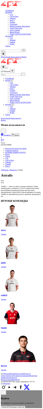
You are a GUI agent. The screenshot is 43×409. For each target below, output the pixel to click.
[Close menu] (12, 71)
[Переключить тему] (3, 54)
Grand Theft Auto (16, 28)
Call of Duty (14, 16)
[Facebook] (21, 389)
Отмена (4, 407)
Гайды (7, 46)
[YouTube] (9, 389)
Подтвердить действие (16, 407)
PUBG (12, 44)
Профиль (7, 135)
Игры (7, 154)
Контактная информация (10, 380)
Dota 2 (12, 20)
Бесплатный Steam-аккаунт (11, 57)
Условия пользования (22, 376)
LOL (11, 14)
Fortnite (12, 22)
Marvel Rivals (15, 32)
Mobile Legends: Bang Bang (20, 26)
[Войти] (2, 141)
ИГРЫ (7, 12)
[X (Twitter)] (27, 389)
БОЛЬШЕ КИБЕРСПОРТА (15, 152)
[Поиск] (23, 74)
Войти (24, 57)
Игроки (8, 36)
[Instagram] (4, 389)
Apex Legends (15, 30)
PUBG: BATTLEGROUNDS (20, 34)
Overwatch (13, 24)
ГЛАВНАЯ (9, 10)
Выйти (16, 135)
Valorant (13, 18)
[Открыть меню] (7, 68)
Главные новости (11, 150)
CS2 (11, 38)
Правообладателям (17, 374)
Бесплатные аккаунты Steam (15, 148)
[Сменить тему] (3, 67)
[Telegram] (15, 389)
